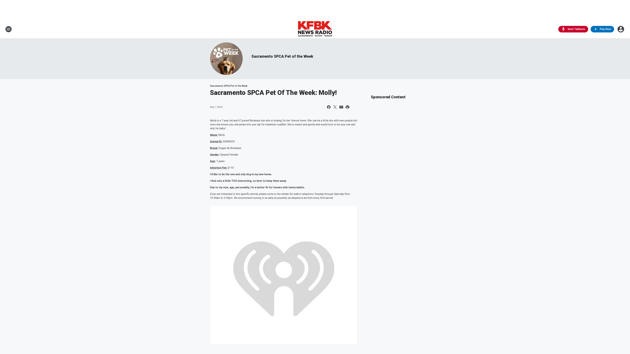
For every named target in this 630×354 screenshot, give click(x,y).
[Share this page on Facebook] (328, 107)
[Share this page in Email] (341, 107)
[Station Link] (315, 29)
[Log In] (621, 29)
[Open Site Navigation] (8, 29)
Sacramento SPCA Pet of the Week (282, 56)
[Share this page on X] (335, 107)
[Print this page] (347, 107)
